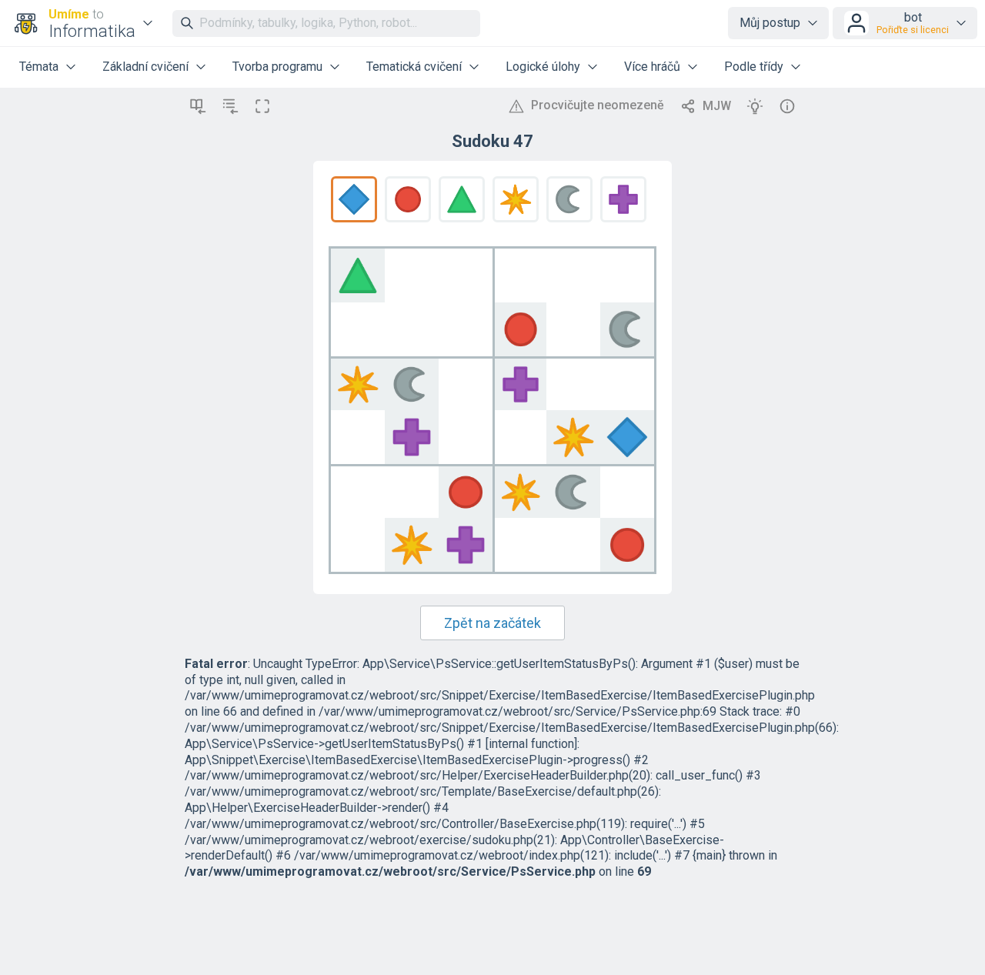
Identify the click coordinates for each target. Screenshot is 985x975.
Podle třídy (753, 66)
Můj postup (770, 22)
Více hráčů (652, 66)
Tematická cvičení (414, 66)
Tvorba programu (277, 66)
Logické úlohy (543, 66)
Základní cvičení (145, 66)
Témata (38, 66)
